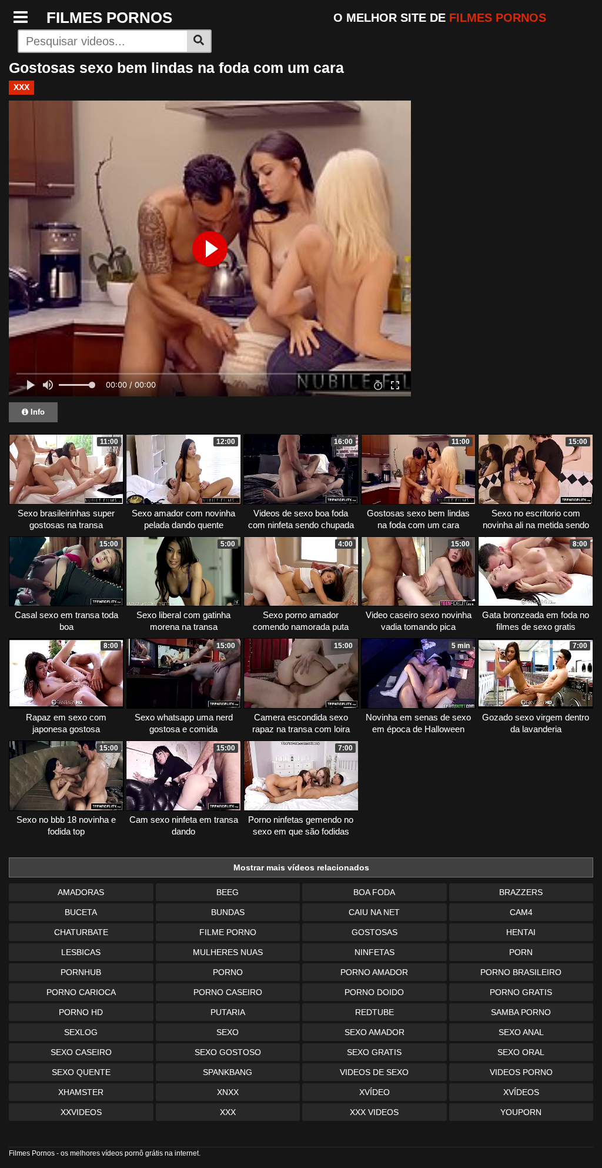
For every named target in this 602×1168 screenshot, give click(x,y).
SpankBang (227, 1072)
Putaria (227, 1012)
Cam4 (521, 912)
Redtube (374, 1012)
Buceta (81, 912)
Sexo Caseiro (81, 1052)
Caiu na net (374, 912)
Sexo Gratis (374, 1052)
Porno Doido (374, 992)
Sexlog (81, 1032)
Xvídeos (521, 1092)
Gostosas (374, 932)
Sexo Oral (520, 1052)
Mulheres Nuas (228, 952)
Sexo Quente (81, 1072)
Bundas (228, 912)
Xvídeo (374, 1092)
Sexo (227, 1032)
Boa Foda (374, 892)
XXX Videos (374, 1112)
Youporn (520, 1112)
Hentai (521, 932)
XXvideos (81, 1112)
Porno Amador (374, 972)
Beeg (227, 892)
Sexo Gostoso (228, 1052)
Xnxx (228, 1092)
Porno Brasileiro (520, 972)
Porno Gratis (521, 992)
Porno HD (81, 1012)
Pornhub (81, 972)
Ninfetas (374, 952)
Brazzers (521, 892)
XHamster (80, 1092)
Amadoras (81, 892)
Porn (521, 952)
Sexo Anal (521, 1032)
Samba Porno (521, 1012)
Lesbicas (81, 952)
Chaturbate (81, 932)
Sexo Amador (374, 1032)
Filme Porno (227, 932)
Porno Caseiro (227, 992)
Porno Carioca (81, 992)
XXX (21, 87)
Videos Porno (521, 1072)
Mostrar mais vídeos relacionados (301, 867)
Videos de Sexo (374, 1072)
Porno (228, 972)
